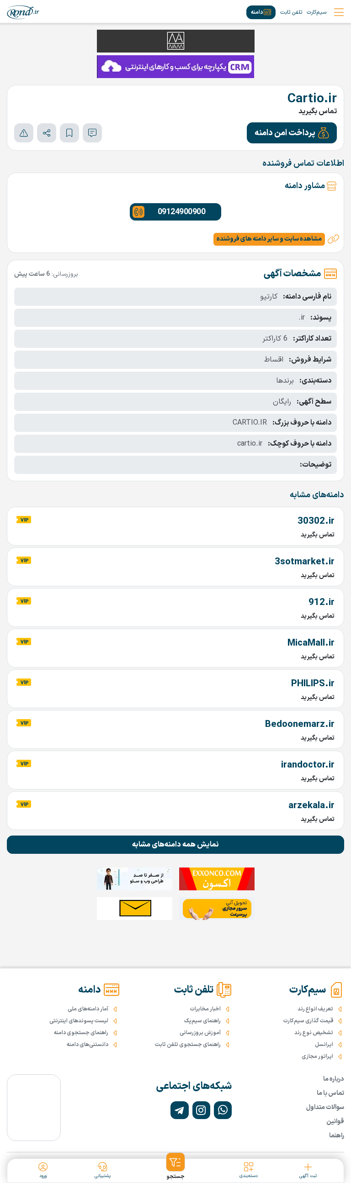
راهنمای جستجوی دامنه (81, 1033)
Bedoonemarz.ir (300, 724)
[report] (23, 132)
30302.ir (316, 521)
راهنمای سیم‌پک (202, 1021)
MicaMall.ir (311, 643)
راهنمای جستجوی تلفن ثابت (188, 1045)
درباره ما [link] (333, 1079)
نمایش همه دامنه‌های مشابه (175, 844)
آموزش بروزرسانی (200, 1033)
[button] (292, 132)
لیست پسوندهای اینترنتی (78, 1021)
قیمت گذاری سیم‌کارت (308, 1021)
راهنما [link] (336, 1136)
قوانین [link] (335, 1121)
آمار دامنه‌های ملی (88, 1009)
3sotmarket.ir (305, 562)
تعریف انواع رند (315, 1009)
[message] (92, 132)
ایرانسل (324, 1045)
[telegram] (179, 1110)
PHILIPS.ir (313, 684)
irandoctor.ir (308, 765)
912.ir (321, 603)
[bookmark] (69, 132)
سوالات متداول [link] (325, 1107)
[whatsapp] (223, 1110)
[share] (46, 132)
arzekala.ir (311, 806)
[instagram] (201, 1110)
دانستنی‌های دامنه (87, 1045)
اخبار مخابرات (205, 1009)
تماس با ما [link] (330, 1093)
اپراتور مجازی (317, 1056)
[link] (23, 12)
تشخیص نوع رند (313, 1033)
